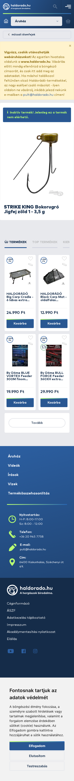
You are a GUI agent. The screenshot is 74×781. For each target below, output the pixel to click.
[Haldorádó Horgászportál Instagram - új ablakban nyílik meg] (37, 651)
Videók (14, 465)
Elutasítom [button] (37, 756)
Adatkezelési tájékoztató (26, 617)
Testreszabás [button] (37, 766)
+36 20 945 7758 (31, 536)
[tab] (16, 244)
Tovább (37, 422)
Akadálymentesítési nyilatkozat (31, 631)
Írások (13, 475)
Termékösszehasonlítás (29, 493)
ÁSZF (11, 610)
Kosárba (20, 323)
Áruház (14, 456)
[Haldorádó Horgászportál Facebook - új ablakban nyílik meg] (26, 651)
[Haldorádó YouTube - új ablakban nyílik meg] (14, 651)
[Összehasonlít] (31, 265)
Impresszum (16, 624)
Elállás (12, 639)
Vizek (13, 484)
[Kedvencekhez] (31, 259)
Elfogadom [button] (37, 746)
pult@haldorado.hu (38, 94)
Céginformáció (18, 603)
